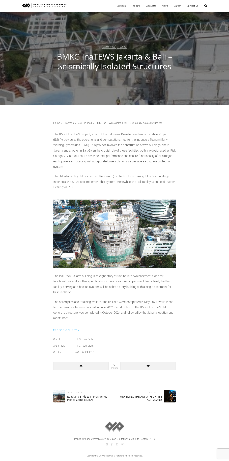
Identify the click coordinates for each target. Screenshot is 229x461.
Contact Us (192, 6)
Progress (122, 47)
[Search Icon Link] (206, 6)
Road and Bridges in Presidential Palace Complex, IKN (87, 398)
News (165, 6)
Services (121, 6)
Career (177, 6)
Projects (136, 6)
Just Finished (109, 47)
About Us (151, 6)
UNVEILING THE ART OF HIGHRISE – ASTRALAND (141, 398)
